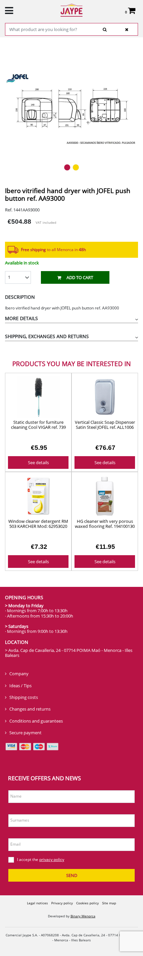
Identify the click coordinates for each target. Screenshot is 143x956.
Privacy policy (62, 903)
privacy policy (51, 859)
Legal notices (37, 903)
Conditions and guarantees (36, 721)
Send (71, 875)
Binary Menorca (83, 916)
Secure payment (25, 733)
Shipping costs (23, 697)
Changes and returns (30, 709)
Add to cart (80, 277)
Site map (109, 903)
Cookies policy (87, 903)
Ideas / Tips (20, 686)
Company (19, 674)
